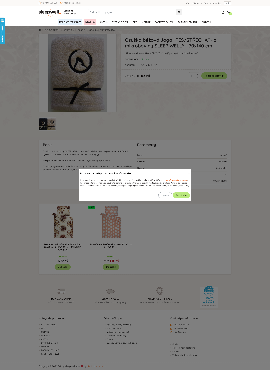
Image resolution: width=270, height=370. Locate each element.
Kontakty (217, 3)
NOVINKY (90, 22)
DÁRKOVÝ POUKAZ (187, 22)
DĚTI (135, 22)
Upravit (165, 195)
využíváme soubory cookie (176, 180)
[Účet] (223, 12)
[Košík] (228, 12)
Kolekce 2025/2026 (70, 22)
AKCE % (103, 22)
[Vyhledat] (179, 12)
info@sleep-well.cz (72, 3)
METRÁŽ (146, 22)
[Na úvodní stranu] (50, 12)
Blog (206, 3)
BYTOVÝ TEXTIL (120, 22)
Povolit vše (181, 195)
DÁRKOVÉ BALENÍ (164, 22)
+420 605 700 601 (49, 3)
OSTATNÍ (206, 22)
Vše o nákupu (192, 3)
